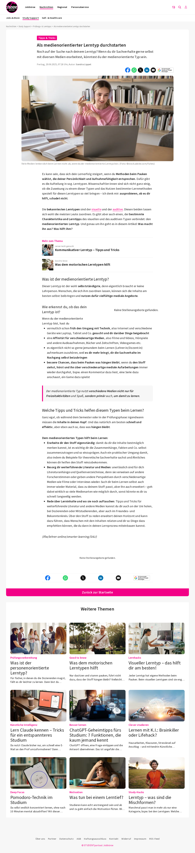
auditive (118, 209)
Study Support (31, 17)
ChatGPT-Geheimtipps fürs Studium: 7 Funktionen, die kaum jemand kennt (95, 735)
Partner (52, 838)
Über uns (40, 838)
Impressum (140, 838)
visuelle (96, 209)
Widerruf (126, 838)
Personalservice (80, 7)
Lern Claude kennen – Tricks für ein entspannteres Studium (37, 735)
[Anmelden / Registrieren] (186, 7)
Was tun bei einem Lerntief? (96, 797)
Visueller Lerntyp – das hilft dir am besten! (155, 665)
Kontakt (113, 838)
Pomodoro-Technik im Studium (31, 799)
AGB (79, 838)
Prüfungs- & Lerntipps (42, 26)
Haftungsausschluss (95, 838)
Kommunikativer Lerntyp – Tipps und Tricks (87, 250)
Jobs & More (13, 17)
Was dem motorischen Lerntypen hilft (82, 264)
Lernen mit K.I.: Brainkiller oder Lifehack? (154, 732)
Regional (62, 7)
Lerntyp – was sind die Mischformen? (150, 799)
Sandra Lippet (83, 64)
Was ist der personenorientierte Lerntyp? (29, 668)
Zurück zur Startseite (97, 592)
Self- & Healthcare (52, 17)
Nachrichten (46, 7)
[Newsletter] (174, 7)
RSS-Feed (154, 838)
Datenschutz (66, 838)
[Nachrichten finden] (180, 7)
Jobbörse (30, 7)
